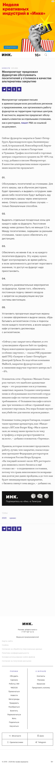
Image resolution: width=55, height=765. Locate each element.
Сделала (14, 680)
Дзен (42, 736)
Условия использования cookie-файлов (18, 657)
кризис (13, 518)
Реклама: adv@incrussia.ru (27, 629)
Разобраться (14, 707)
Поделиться (14, 722)
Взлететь (14, 711)
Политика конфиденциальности (15, 653)
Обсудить (14, 676)
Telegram (42, 742)
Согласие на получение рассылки (16, 661)
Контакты (41, 676)
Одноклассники (16, 742)
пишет (24, 123)
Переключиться (14, 715)
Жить (14, 718)
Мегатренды (14, 699)
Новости (6, 68)
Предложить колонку (41, 688)
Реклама (41, 680)
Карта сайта (7, 641)
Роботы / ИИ (14, 684)
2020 (4, 518)
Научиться (14, 726)
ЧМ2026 (14, 688)
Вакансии (41, 684)
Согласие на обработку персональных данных (22, 649)
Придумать (14, 703)
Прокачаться (14, 692)
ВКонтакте (16, 736)
